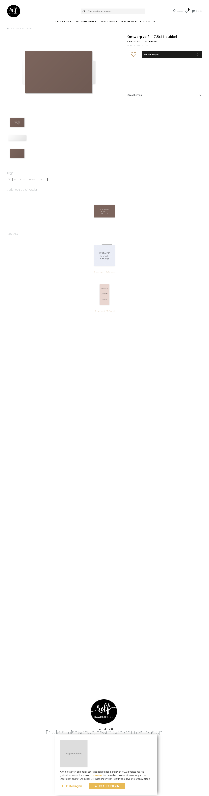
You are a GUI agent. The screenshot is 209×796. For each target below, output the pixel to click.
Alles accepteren (107, 786)
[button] (178, 11)
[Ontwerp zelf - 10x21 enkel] (104, 294)
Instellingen (74, 786)
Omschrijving (134, 95)
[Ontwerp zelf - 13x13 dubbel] (104, 255)
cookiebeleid (97, 775)
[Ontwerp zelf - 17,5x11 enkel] (104, 211)
